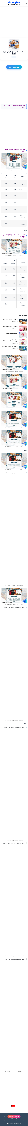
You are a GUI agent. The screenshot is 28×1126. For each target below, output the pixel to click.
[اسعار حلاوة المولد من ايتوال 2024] (23, 348)
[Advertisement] (14, 22)
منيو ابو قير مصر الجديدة (11, 333)
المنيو (14, 56)
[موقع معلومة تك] (14, 3)
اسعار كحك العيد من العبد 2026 (10, 326)
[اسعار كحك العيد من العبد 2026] (23, 328)
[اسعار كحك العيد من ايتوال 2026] (23, 321)
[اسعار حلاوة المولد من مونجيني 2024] (23, 342)
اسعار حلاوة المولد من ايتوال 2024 (9, 346)
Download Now (14, 67)
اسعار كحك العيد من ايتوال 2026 (10, 319)
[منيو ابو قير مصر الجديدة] (23, 335)
